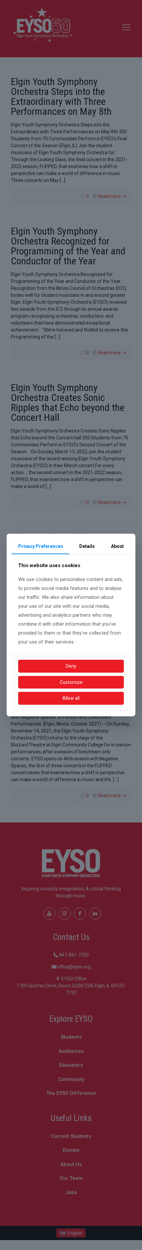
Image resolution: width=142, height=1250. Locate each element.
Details (87, 546)
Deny (71, 666)
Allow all (71, 698)
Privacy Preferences (40, 546)
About (117, 546)
